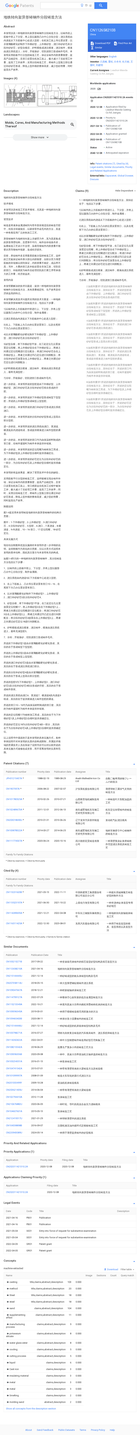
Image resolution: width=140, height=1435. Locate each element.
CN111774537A (14, 840)
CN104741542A (14, 1068)
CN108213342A (14, 1047)
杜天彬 (125, 61)
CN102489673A (14, 809)
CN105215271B (14, 961)
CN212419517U (14, 1118)
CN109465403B (14, 1018)
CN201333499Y (14, 1082)
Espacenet (110, 175)
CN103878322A (14, 830)
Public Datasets (66, 1430)
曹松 (110, 61)
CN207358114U (14, 983)
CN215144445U (14, 975)
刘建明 (99, 65)
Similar (98, 47)
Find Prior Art (125, 43)
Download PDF (102, 43)
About (28, 1430)
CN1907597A (13, 788)
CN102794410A (14, 1097)
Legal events (96, 167)
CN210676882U (14, 1104)
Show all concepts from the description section (31, 1408)
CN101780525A (14, 799)
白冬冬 (117, 61)
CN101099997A (14, 1075)
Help (112, 1430)
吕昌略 (103, 61)
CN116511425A (14, 923)
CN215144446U (14, 1025)
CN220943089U (14, 1132)
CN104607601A (14, 1111)
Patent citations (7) (105, 163)
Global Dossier (125, 175)
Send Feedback (45, 1430)
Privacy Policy (98, 1430)
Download (112, 1269)
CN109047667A (14, 990)
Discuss (94, 179)
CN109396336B (14, 1054)
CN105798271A (14, 1032)
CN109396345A (14, 1011)
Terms (83, 1430)
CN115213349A (14, 1004)
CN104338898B (14, 1125)
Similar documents (114, 167)
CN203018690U (14, 820)
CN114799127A (14, 997)
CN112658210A (14, 968)
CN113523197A (14, 902)
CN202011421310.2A (17, 1166)
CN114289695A (14, 913)
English (113, 56)
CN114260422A (14, 1040)
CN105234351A (14, 1061)
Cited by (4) (122, 163)
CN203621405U (14, 1089)
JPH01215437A (14, 778)
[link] (11, 1282)
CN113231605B (14, 892)
